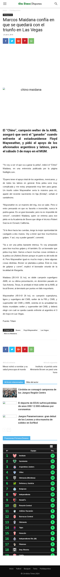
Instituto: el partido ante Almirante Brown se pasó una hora (43, 369)
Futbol (18, 568)
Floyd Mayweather (31, 330)
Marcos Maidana (10, 333)
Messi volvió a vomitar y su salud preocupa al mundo (15, 368)
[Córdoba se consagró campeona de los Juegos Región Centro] (10, 393)
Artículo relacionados (13, 382)
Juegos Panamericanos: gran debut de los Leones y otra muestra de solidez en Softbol (37, 419)
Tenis (35, 568)
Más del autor (32, 382)
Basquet (27, 568)
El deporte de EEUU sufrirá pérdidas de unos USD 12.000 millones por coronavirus (37, 406)
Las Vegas (45, 330)
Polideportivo (15, 10)
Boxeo (18, 330)
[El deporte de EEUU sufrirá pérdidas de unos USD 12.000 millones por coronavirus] (10, 406)
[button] (56, 4)
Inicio (5, 10)
